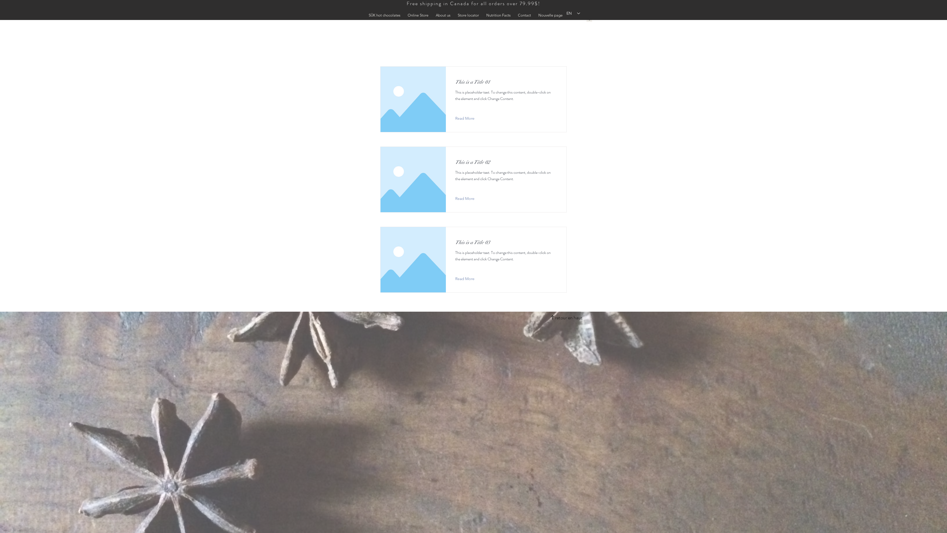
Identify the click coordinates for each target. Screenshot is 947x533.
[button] (443, 15)
